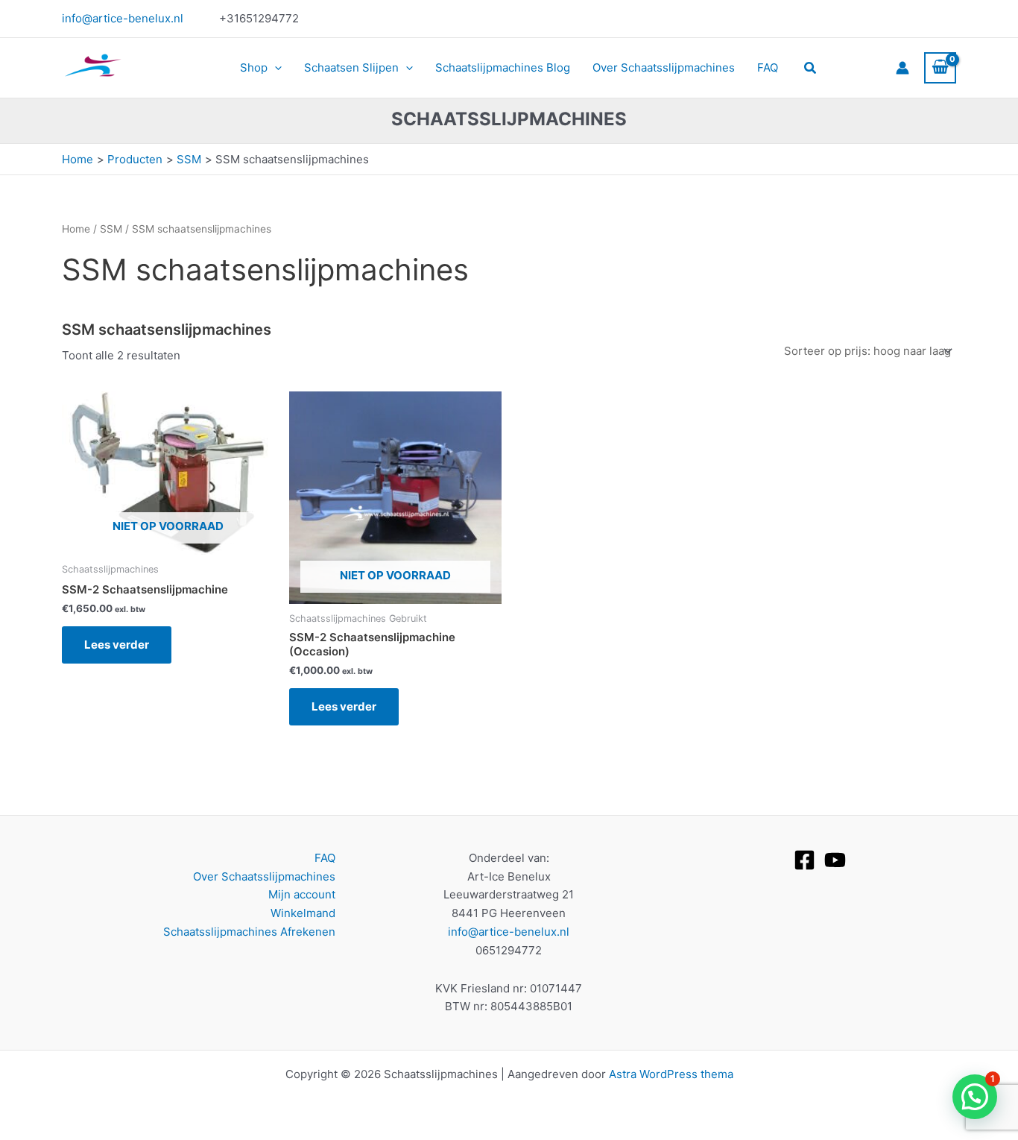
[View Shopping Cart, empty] (940, 68)
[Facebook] (804, 860)
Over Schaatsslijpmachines (663, 67)
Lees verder (116, 644)
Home (76, 229)
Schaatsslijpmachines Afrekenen (249, 932)
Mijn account (301, 894)
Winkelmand (303, 913)
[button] (275, 68)
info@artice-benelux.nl (122, 18)
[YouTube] (835, 860)
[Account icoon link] (902, 68)
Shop (254, 67)
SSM (111, 229)
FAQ (767, 67)
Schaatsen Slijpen (351, 67)
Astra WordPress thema (671, 1074)
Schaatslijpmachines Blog (502, 67)
